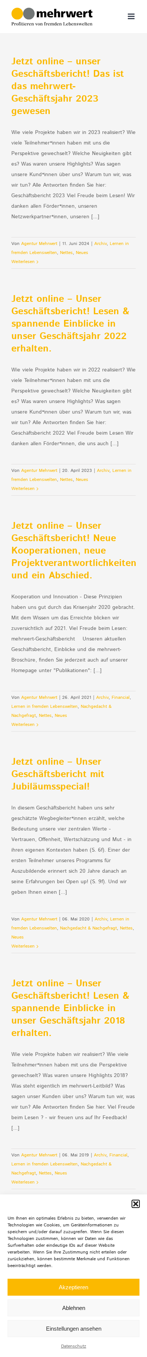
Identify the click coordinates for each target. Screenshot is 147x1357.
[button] (135, 1204)
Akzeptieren (73, 1287)
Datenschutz (73, 1346)
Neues (82, 252)
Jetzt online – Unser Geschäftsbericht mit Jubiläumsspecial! (57, 774)
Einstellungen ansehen (73, 1328)
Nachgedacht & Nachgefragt (88, 928)
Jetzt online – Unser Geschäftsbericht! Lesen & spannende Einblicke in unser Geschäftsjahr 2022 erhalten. (70, 324)
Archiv (100, 243)
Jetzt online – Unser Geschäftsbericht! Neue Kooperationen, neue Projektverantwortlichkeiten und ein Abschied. (73, 551)
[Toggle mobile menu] (132, 16)
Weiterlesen (23, 262)
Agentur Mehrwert (39, 243)
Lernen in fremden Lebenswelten (44, 706)
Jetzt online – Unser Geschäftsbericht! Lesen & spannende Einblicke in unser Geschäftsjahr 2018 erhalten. (70, 1008)
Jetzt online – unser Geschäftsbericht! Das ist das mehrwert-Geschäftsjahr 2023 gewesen (67, 86)
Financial (121, 697)
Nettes (66, 252)
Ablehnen (73, 1308)
